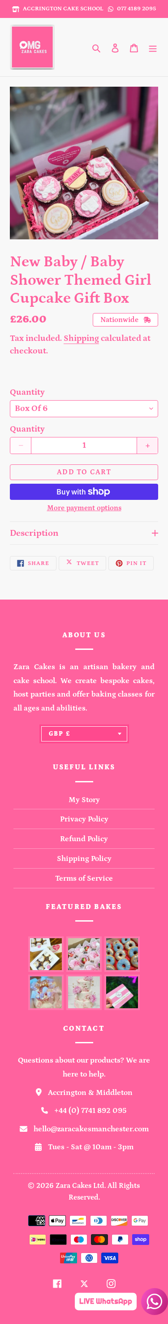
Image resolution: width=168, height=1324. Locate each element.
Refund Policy (84, 838)
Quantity (27, 392)
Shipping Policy (84, 858)
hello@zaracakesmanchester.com (91, 1129)
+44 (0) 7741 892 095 (90, 1110)
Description (34, 533)
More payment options (84, 508)
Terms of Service (84, 878)
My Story (84, 799)
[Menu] (152, 47)
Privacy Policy (84, 819)
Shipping (81, 338)
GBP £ (60, 733)
